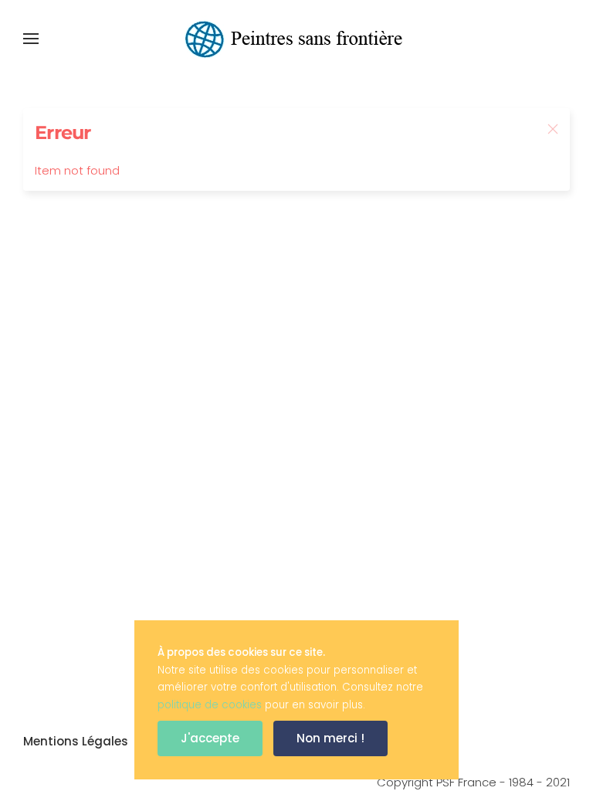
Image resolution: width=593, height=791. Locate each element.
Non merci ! (330, 738)
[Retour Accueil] (296, 39)
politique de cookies (210, 705)
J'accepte (210, 738)
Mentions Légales (75, 741)
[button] (31, 39)
